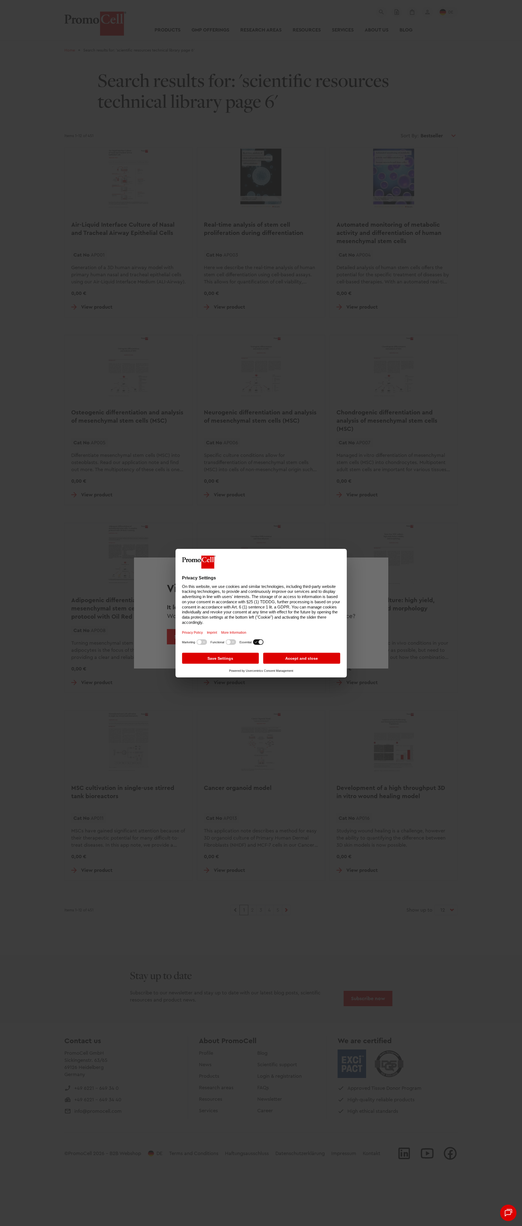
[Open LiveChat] (508, 1213)
